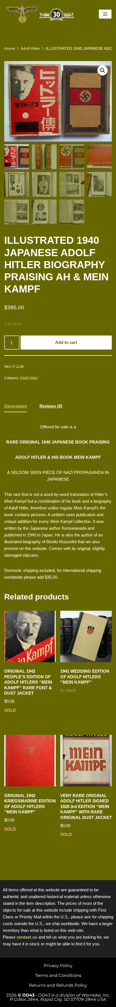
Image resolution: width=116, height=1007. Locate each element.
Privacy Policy (58, 965)
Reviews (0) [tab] (50, 406)
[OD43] (40, 14)
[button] (102, 70)
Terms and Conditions (58, 975)
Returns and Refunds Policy (58, 985)
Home (9, 48)
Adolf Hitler (30, 48)
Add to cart (66, 342)
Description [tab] (15, 406)
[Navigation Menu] (105, 14)
